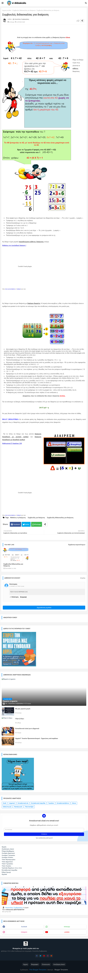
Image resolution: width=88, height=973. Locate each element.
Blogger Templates (61, 970)
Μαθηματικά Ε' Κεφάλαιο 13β (12, 443)
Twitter (27, 524)
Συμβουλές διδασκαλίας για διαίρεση (24, 10)
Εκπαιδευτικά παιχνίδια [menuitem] (9, 870)
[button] (86, 3)
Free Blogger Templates (38, 970)
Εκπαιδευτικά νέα (23, 803)
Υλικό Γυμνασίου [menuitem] (7, 864)
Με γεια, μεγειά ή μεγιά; (22, 709)
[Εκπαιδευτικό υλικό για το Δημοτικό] (8, 731)
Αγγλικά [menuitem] (4, 874)
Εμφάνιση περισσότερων (76, 544)
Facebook (16, 524)
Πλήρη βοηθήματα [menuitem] (8, 851)
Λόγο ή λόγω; (19, 718)
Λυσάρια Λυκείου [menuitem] (7, 857)
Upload (18, 289)
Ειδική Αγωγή (7, 807)
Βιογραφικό (34, 964)
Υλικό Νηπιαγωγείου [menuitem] (8, 859)
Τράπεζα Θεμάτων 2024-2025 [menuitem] (12, 868)
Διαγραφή (23, 597)
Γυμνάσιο (51, 803)
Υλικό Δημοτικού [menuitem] (7, 862)
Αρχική (25, 964)
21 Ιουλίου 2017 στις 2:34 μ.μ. (16, 586)
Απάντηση (14, 597)
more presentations (10, 289)
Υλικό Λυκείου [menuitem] (6, 866)
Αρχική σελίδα (6, 10)
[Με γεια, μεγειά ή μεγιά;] (8, 711)
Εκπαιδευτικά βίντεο (63, 803)
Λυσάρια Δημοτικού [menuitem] (8, 853)
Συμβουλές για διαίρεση (36, 517)
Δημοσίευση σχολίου (44, 608)
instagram (24, 932)
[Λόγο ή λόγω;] (8, 721)
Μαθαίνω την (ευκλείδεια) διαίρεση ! (14, 245)
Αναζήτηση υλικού (59, 964)
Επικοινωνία (46, 964)
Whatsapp (37, 524)
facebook (24, 926)
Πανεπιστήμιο (29, 807)
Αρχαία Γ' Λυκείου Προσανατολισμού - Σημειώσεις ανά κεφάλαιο (36, 738)
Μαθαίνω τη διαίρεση (18, 517)
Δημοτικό (12, 803)
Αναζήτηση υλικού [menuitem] (8, 849)
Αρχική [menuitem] (4, 847)
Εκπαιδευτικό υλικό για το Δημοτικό (27, 728)
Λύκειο (74, 803)
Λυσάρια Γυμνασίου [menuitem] (8, 855)
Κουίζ (4, 803)
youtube (66, 932)
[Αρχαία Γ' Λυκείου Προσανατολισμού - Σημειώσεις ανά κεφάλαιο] (8, 741)
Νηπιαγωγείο (18, 807)
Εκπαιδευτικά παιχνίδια (38, 803)
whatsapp (67, 926)
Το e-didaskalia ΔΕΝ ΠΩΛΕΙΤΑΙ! (13, 909)
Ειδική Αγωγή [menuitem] (6, 872)
